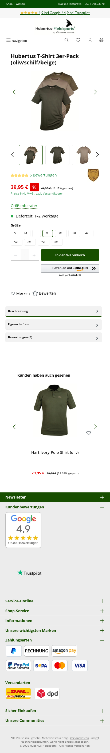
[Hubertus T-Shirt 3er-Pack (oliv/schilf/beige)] (55, 101)
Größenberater (24, 205)
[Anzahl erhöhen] (34, 255)
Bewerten (47, 293)
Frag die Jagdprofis (69, 4)
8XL (56, 242)
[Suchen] (67, 40)
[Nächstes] (95, 92)
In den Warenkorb (70, 255)
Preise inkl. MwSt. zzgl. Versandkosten (37, 193)
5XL (16, 242)
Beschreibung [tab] (18, 311)
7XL (43, 242)
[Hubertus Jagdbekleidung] (93, 175)
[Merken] (89, 433)
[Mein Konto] (90, 40)
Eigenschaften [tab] (18, 324)
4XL (87, 233)
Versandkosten (79, 738)
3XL (74, 233)
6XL (30, 242)
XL (47, 233)
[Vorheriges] (15, 92)
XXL (60, 233)
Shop (9, 4)
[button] (70, 270)
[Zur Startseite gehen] (55, 26)
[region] (55, 109)
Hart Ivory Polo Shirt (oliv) (54, 452)
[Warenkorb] (101, 40)
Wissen (20, 4)
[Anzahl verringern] (16, 255)
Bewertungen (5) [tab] (20, 337)
